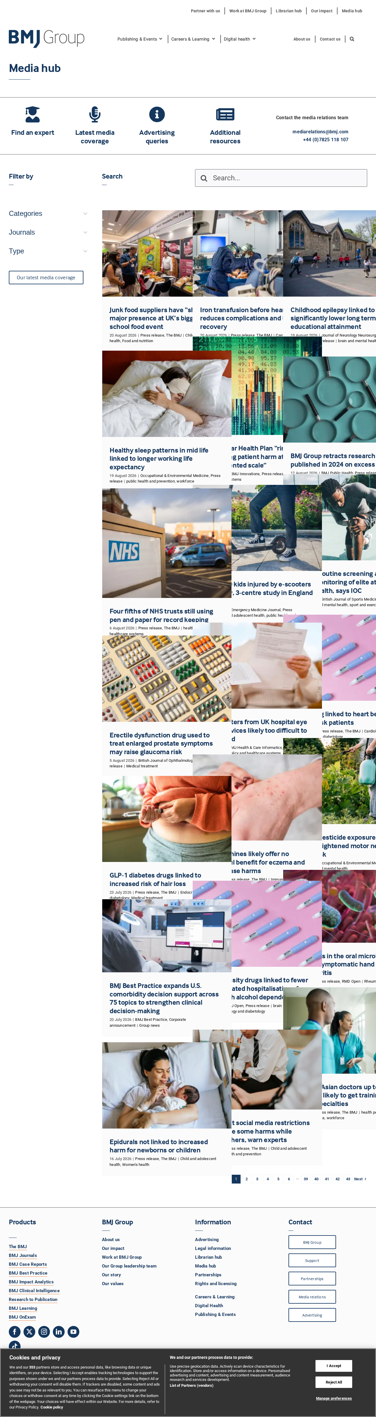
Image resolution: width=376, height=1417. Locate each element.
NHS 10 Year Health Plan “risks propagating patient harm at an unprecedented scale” (246, 456)
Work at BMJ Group (122, 1257)
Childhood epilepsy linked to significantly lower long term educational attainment (333, 318)
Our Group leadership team (129, 1266)
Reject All (334, 1382)
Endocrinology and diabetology (239, 1011)
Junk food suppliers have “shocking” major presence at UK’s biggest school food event (164, 318)
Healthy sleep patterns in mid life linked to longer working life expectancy (159, 458)
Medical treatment (142, 766)
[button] (352, 39)
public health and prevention (150, 481)
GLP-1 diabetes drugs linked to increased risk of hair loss (155, 879)
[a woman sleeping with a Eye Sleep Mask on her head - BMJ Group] (166, 394)
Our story (111, 1275)
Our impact (113, 1248)
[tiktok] (15, 1346)
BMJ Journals (23, 1255)
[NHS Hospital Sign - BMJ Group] (166, 543)
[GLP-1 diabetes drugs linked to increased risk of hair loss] (166, 819)
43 (348, 1179)
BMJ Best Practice (151, 1019)
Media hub (205, 1266)
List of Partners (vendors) (192, 1385)
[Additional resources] (225, 128)
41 (327, 1179)
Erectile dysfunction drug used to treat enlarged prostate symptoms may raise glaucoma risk (161, 743)
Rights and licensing (216, 1283)
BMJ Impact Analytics (31, 1282)
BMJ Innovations (245, 474)
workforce (185, 481)
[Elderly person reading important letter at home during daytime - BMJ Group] (257, 666)
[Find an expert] (33, 123)
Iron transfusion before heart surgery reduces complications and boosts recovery (256, 318)
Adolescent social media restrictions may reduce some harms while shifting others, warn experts (255, 1131)
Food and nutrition (137, 341)
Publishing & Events (215, 1314)
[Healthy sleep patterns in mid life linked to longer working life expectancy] (166, 394)
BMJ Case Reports (28, 1264)
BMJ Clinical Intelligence (34, 1290)
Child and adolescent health (240, 615)
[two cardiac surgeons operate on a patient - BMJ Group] (257, 253)
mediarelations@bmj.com (320, 132)
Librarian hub (208, 1257)
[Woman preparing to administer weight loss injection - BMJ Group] (166, 819)
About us (111, 1239)
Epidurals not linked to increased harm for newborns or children (159, 1145)
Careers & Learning (215, 1297)
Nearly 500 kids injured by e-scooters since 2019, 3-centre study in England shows (256, 592)
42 (337, 1179)
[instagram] (44, 1332)
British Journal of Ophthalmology (166, 760)
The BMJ (174, 335)
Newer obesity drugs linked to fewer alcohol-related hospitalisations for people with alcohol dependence (254, 988)
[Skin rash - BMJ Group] (257, 797)
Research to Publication (33, 1299)
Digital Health (209, 1305)
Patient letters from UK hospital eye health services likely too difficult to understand (253, 730)
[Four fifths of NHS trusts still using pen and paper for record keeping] (166, 543)
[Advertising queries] (157, 128)
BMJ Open (235, 1006)
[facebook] (15, 1332)
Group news (149, 1025)
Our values (113, 1283)
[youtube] (73, 1332)
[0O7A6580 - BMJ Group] (166, 253)
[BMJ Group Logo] (47, 32)
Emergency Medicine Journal (256, 610)
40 (316, 1179)
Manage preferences (334, 1398)
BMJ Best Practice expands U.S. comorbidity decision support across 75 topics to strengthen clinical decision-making (164, 998)
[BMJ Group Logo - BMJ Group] (47, 39)
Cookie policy (52, 1407)
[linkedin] (59, 1332)
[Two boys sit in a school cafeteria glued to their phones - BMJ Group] (257, 1070)
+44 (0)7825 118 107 (326, 139)
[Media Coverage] (95, 128)
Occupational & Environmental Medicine (174, 475)
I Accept (334, 1366)
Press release (152, 335)
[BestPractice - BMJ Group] (166, 935)
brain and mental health (327, 605)
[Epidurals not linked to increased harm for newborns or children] (166, 1085)
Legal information (213, 1248)
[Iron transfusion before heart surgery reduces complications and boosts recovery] (257, 253)
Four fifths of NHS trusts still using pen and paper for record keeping (161, 615)
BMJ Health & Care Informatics (255, 747)
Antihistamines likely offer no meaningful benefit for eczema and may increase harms (252, 862)
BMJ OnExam (22, 1317)
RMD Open (351, 981)
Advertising (207, 1239)
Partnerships (208, 1275)
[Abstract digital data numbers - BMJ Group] (257, 386)
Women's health (135, 1164)
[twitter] (29, 1332)
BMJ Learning (23, 1308)
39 (306, 1179)
